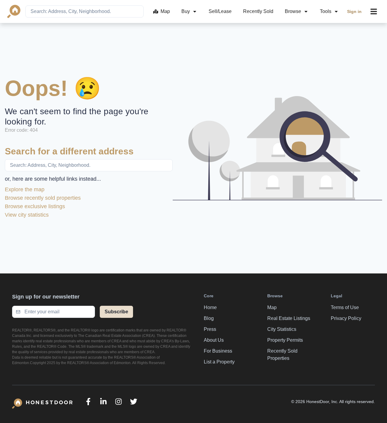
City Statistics (281, 329)
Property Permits (285, 340)
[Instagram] (118, 402)
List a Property (219, 361)
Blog (209, 318)
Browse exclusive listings (35, 206)
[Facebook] (88, 402)
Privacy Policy (346, 318)
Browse (293, 11)
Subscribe (116, 311)
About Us (214, 340)
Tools (325, 11)
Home (210, 307)
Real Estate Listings (288, 318)
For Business (218, 351)
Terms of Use (345, 307)
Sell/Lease (220, 11)
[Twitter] (134, 402)
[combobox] (84, 11)
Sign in (354, 11)
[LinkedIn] (103, 402)
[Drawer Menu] (374, 11)
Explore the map (24, 189)
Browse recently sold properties (43, 198)
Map (165, 11)
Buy (185, 11)
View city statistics (27, 215)
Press (210, 329)
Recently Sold (258, 11)
